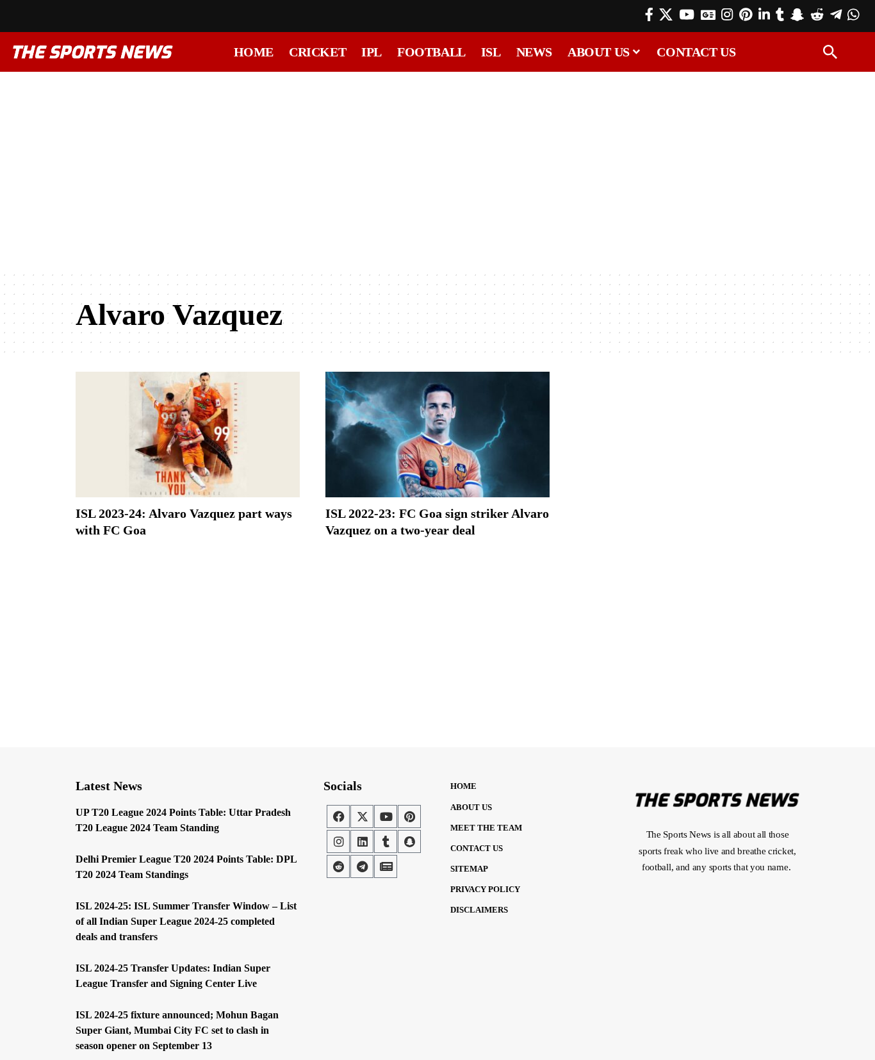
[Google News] (708, 14)
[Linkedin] (361, 841)
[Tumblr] (780, 14)
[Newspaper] (385, 866)
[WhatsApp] (853, 14)
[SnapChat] (797, 14)
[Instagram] (727, 14)
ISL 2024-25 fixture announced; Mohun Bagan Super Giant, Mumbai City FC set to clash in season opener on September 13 (177, 1030)
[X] (666, 14)
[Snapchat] (409, 841)
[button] (830, 52)
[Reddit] (817, 14)
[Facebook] (649, 14)
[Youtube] (385, 816)
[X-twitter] (361, 816)
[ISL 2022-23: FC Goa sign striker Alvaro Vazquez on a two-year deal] (437, 434)
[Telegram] (836, 14)
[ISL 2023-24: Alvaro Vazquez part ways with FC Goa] (188, 434)
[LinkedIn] (764, 14)
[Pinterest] (745, 14)
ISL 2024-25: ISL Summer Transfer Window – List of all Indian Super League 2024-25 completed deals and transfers (186, 921)
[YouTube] (687, 14)
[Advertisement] (437, 171)
